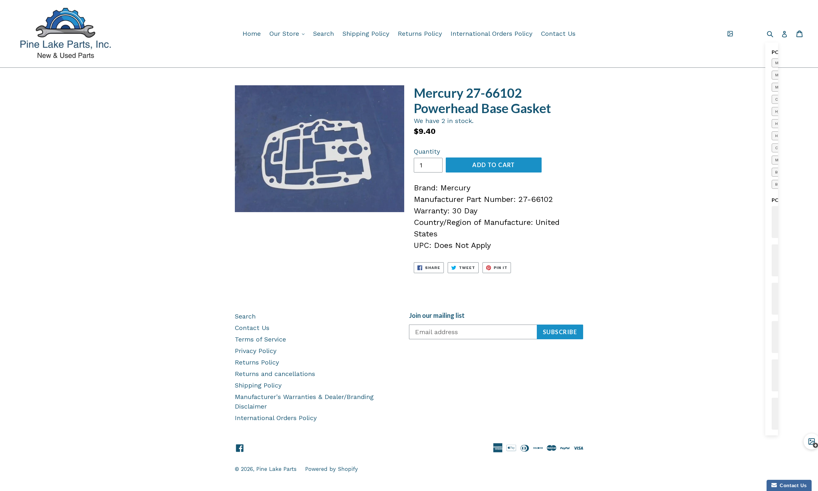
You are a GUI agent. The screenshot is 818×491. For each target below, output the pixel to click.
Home (252, 33)
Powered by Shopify (331, 469)
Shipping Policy (366, 33)
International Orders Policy (491, 33)
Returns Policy (420, 33)
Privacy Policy (255, 351)
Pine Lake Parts (276, 469)
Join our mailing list (437, 315)
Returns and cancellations (275, 374)
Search (323, 33)
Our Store (288, 33)
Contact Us (558, 33)
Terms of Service (260, 339)
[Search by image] (730, 34)
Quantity (427, 151)
